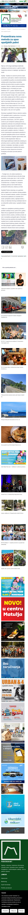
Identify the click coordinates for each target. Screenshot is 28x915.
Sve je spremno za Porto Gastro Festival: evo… (11, 445)
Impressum (4, 878)
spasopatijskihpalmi (6, 256)
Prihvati (21, 910)
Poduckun (3, 29)
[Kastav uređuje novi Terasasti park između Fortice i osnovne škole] (13, 505)
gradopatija (20, 256)
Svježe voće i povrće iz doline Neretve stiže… (10, 568)
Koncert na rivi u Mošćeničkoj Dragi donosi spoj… (11, 494)
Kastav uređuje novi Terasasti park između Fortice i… (12, 513)
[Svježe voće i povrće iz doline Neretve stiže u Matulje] (13, 558)
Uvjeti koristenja (5, 884)
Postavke (5, 910)
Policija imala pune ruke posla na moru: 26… (10, 419)
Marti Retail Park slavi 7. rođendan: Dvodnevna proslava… (13, 466)
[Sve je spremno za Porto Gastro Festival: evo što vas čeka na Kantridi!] (13, 434)
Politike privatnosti (6, 888)
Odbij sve (13, 910)
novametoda (14, 256)
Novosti (9, 29)
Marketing (4, 881)
